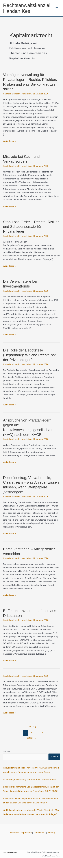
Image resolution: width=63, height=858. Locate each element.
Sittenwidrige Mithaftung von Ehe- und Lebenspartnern (29, 779)
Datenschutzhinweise (34, 852)
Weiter (31, 738)
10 (43, 732)
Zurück (31, 727)
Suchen (6, 751)
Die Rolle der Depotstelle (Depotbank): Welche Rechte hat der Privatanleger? (29, 355)
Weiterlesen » (9, 141)
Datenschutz (39, 832)
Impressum (26, 832)
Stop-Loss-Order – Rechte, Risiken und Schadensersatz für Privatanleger (31, 227)
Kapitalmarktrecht (11, 94)
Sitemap (51, 832)
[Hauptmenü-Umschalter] (57, 8)
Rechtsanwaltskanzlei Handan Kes (16, 852)
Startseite (14, 832)
